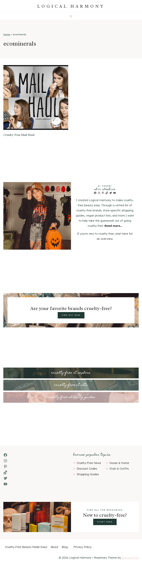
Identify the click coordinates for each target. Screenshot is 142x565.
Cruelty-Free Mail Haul (18, 135)
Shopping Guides (88, 474)
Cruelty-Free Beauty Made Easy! (26, 547)
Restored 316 (130, 557)
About (54, 547)
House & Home (119, 463)
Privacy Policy (82, 547)
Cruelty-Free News (89, 463)
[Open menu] (71, 16)
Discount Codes (87, 468)
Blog (65, 547)
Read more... (113, 225)
